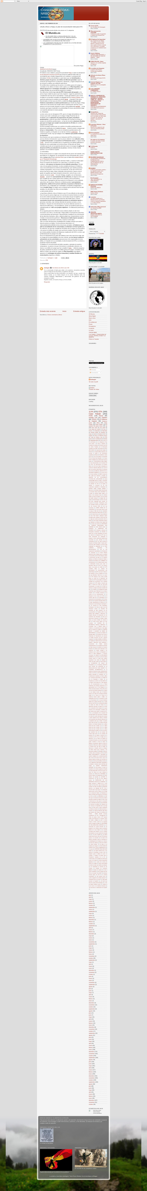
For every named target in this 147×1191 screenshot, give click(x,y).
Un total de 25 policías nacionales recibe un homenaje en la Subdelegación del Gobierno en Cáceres (98, 839)
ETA (47, 260)
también (78, 106)
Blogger (95, 1176)
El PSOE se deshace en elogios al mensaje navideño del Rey (98, 588)
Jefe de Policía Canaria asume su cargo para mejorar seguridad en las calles (98, 658)
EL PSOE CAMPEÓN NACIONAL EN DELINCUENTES (98, 548)
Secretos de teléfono (95, 804)
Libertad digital (93, 332)
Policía (101, 415)
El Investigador (95, 132)
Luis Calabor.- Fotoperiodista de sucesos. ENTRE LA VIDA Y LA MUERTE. (97, 336)
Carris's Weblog (95, 53)
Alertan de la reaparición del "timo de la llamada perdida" (97, 128)
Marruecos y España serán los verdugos (98, 748)
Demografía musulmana (94, 531)
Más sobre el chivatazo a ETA (96, 752)
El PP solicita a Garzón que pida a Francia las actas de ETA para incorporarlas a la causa (98, 585)
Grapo (90, 434)
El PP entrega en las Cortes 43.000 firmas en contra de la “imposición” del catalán (98, 578)
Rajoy (70, 72)
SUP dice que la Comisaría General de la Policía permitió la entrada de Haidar (98, 798)
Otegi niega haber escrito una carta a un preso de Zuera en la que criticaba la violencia (98, 772)
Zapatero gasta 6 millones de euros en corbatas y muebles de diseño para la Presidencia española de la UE (98, 855)
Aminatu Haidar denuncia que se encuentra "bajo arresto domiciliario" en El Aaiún (98, 492)
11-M (91, 412)
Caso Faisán (95, 414)
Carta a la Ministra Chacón (100, 435)
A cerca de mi (104, 472)
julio (90, 895)
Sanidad (100, 434)
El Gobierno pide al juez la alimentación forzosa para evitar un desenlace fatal (98, 564)
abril (90, 897)
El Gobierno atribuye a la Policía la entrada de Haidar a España (98, 559)
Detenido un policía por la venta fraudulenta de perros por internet (98, 533)
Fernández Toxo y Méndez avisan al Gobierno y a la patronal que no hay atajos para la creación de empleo (98, 628)
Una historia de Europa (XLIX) (98, 78)
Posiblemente (100, 775)
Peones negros (92, 775)
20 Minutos (92, 314)
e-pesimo (93, 197)
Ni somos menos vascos (100, 757)
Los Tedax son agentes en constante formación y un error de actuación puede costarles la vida (98, 740)
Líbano (103, 741)
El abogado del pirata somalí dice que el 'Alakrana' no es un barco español (98, 591)
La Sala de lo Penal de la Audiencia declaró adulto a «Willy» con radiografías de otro (98, 697)
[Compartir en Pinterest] (68, 258)
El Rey (103, 429)
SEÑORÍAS (100, 796)
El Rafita (94, 589)
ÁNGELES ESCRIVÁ (46, 69)
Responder (47, 282)
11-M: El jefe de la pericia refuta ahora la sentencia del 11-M (98, 469)
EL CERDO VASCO (95, 91)
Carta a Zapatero (101, 443)
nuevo (64, 128)
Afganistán (104, 430)
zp (106, 426)
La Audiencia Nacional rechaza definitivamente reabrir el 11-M (98, 671)
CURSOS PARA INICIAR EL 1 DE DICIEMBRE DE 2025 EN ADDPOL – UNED (98, 56)
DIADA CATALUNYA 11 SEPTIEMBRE (96, 215)
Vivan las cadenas (94, 842)
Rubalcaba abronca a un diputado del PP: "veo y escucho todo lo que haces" (98, 788)
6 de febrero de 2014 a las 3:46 (60, 267)
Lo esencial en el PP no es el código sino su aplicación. (98, 737)
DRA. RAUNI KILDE (100, 526)
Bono (98, 422)
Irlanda (105, 438)
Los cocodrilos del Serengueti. (98, 27)
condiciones (74, 132)
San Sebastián (104, 802)
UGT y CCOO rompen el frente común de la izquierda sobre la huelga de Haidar (98, 822)
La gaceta (91, 328)
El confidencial (93, 322)
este (42, 142)
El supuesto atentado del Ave (100, 600)
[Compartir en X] (65, 258)
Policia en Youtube (94, 339)
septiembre (92, 907)
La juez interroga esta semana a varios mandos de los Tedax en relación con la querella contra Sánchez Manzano (98, 718)
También (42, 176)
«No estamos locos (101, 876)
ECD (90, 320)
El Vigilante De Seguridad (98, 39)
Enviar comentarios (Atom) (55, 314)
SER (95, 796)
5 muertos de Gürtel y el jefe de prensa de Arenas (98, 141)
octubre (91, 905)
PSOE (91, 415)
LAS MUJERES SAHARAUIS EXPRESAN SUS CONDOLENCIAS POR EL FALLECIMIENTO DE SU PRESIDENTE (98, 161)
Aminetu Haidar (94, 432)
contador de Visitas (94, 389)
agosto (90, 986)
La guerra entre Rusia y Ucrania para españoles (96, 70)
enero (90, 940)
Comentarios (94, 372)
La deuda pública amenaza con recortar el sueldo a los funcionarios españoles (98, 453)
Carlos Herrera (95, 514)
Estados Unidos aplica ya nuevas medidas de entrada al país (98, 620)
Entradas (93, 369)
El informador (94, 178)
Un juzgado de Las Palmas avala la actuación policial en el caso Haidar (98, 828)
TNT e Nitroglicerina (101, 815)
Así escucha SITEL (95, 506)
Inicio (64, 311)
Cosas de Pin (94, 25)
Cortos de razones (96, 523)
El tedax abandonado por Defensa (96, 602)
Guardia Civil (93, 417)
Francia (90, 430)
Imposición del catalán (101, 450)
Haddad (92, 640)
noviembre (92, 942)
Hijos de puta (93, 647)
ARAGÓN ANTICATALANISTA (96, 213)
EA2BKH (93, 168)
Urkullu (49, 78)
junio (90, 946)
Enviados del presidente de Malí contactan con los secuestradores (98, 610)
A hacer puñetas (93, 474)
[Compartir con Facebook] (67, 258)
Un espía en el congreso (98, 139)
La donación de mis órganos (96, 708)
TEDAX (94, 419)
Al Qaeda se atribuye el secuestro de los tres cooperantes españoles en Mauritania (98, 485)
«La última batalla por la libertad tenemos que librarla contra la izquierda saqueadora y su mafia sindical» (98, 200)
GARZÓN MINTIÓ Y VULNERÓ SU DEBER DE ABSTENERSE (98, 631)
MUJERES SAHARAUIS (97, 157)
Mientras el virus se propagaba (98, 84)
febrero (91, 903)
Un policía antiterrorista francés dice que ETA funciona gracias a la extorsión (98, 836)
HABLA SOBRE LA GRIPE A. (101, 639)
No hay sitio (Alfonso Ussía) (100, 760)
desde (66, 99)
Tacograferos (94, 112)
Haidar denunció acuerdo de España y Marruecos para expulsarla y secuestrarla (98, 642)
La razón (91, 330)
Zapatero (104, 417)
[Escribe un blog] (63, 258)
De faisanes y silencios (100, 530)
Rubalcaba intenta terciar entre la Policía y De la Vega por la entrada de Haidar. (98, 791)
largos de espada (97, 869)
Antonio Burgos (96, 499)
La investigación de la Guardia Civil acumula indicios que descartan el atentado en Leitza (98, 714)
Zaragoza (103, 432)
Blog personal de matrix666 (96, 32)
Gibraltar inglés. (92, 634)
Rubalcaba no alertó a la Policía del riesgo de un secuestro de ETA (98, 794)
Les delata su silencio (99, 735)
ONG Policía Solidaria (97, 191)
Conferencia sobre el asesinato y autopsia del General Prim (98, 34)
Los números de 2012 (96, 208)
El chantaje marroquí (99, 592)
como (52, 175)
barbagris (50, 258)
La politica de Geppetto (97, 68)
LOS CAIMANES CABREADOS (95, 89)
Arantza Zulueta (75, 97)
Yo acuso (91, 849)
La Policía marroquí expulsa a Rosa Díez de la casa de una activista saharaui (98, 689)
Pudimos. (93, 147)
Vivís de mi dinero (103, 842)
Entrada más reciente (48, 311)
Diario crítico (92, 318)
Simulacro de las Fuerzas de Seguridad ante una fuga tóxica (98, 806)
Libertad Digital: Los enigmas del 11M (97, 82)
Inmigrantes (97, 430)
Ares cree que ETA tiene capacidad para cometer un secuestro (98, 501)
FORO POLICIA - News (97, 61)
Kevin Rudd (103, 661)
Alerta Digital (92, 316)
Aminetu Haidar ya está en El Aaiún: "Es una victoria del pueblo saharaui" (98, 496)
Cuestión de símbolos (93, 445)
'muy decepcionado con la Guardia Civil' (98, 462)
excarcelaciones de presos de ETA (49, 74)
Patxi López (94, 427)
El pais (90, 324)
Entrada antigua (79, 311)
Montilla (100, 751)
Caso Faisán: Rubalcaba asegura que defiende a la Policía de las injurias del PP (98, 522)
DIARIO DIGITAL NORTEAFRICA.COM (96, 152)
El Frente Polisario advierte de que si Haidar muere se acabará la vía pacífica (98, 554)
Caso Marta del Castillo (94, 429)
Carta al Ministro (103, 514)
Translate (101, 233)
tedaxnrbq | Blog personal (98, 206)
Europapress (92, 326)
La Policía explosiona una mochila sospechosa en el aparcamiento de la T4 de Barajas (98, 686)
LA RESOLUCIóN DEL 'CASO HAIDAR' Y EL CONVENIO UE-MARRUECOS (98, 668)
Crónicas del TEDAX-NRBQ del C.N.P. (55, 11)
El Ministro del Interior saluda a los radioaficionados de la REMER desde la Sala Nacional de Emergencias (98, 172)
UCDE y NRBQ (94, 820)
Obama (96, 454)
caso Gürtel (102, 427)
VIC (91, 456)
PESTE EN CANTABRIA (100, 773)
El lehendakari (101, 597)
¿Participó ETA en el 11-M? (94, 879)
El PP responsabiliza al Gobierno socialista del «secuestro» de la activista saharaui (98, 581)
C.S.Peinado (94, 146)
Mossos (105, 751)
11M (101, 440)
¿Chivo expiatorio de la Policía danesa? (97, 877)
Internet (90, 451)
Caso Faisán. (99, 424)
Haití (95, 434)
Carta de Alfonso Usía (96, 437)
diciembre (91, 919)
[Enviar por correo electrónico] (62, 258)
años (70, 248)
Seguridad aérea (94, 440)
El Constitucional (98, 438)
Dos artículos (99, 539)
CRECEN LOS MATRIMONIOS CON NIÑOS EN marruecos (98, 107)
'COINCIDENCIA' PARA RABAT (100, 461)
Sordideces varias (103, 454)
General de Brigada (101, 632)
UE (104, 434)
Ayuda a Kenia (94, 193)
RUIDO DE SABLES (96, 187)
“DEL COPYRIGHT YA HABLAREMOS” (96, 180)
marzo (90, 901)
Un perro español (97, 834)
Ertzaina (101, 448)
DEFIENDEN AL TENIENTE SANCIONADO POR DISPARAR (98, 525)
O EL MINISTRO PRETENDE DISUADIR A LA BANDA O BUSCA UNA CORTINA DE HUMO (98, 764)
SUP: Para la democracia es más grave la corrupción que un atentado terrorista (98, 801)
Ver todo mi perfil (93, 381)
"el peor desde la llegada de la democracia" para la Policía (98, 460)
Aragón (90, 435)
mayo (90, 899)
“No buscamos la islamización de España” (98, 887)
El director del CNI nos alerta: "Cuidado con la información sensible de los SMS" (98, 447)
